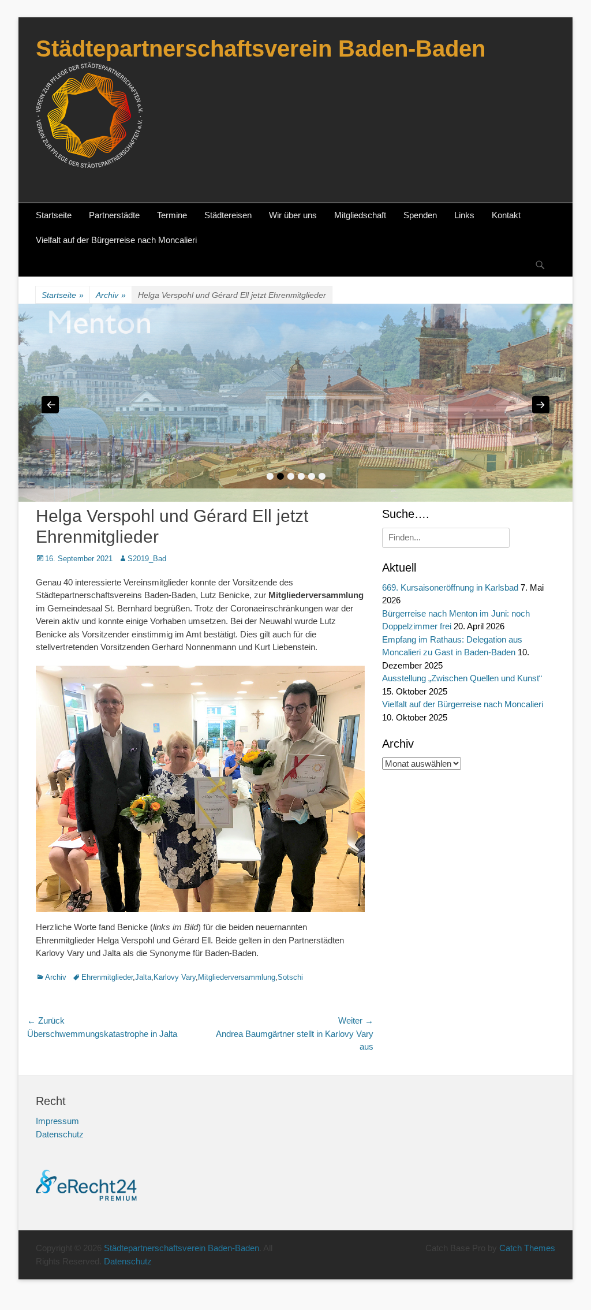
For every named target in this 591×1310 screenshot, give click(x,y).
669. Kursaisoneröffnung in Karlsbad (450, 587)
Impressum (57, 1121)
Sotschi (290, 977)
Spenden (420, 215)
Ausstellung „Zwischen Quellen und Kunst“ (462, 678)
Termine (172, 215)
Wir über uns (293, 215)
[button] (25, 1284)
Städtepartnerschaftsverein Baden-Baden (260, 48)
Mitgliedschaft (360, 215)
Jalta (143, 977)
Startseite (54, 215)
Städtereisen (228, 215)
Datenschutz (60, 1134)
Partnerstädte (114, 215)
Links (464, 215)
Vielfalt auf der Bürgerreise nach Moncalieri (116, 240)
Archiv (111, 295)
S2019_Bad (147, 558)
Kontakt (506, 215)
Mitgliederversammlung (236, 977)
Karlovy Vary (175, 977)
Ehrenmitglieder (107, 977)
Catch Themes (527, 1248)
